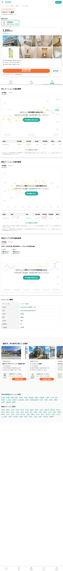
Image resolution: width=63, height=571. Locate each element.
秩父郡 (30, 416)
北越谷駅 (42, 397)
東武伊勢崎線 (23, 310)
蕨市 (31, 412)
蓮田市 (33, 414)
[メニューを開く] (2, 2)
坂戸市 (38, 414)
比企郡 (25, 416)
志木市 (50, 412)
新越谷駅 (31, 397)
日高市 (53, 414)
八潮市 (17, 414)
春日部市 (52, 409)
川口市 (12, 409)
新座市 (59, 412)
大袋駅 (47, 397)
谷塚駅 (3, 397)
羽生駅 (14, 402)
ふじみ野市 (4, 416)
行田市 (17, 409)
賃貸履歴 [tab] (10, 92)
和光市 (54, 412)
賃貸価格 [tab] (10, 242)
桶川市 (3, 414)
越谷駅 (36, 397)
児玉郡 (35, 416)
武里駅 (3, 399)
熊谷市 (8, 409)
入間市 (40, 412)
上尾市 (17, 412)
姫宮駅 (27, 399)
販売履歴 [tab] (4, 92)
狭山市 (58, 409)
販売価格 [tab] (4, 242)
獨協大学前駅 (14, 397)
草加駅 (8, 397)
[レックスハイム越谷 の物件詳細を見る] (42, 376)
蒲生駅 (29, 310)
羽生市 (3, 412)
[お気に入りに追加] (10, 379)
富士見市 (23, 414)
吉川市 (58, 414)
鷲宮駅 (50, 399)
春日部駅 (14, 399)
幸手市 (42, 414)
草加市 (22, 412)
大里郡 (40, 416)
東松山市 (46, 409)
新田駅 (21, 397)
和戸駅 (41, 399)
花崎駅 (55, 399)
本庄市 (41, 409)
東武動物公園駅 (34, 399)
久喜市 (8, 414)
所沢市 (27, 409)
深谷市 (12, 412)
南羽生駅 (8, 402)
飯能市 (32, 409)
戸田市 (35, 412)
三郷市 (28, 414)
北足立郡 (15, 416)
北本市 (12, 414)
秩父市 (22, 409)
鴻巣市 (8, 412)
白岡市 (10, 416)
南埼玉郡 (45, 416)
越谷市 (26, 307)
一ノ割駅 (8, 399)
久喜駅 (46, 399)
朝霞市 (45, 412)
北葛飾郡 (51, 416)
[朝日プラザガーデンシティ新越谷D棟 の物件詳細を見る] (14, 376)
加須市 (36, 409)
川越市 (3, 409)
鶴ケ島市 (48, 414)
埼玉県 (22, 307)
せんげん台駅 (53, 397)
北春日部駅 (21, 399)
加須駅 (3, 402)
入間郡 (21, 416)
